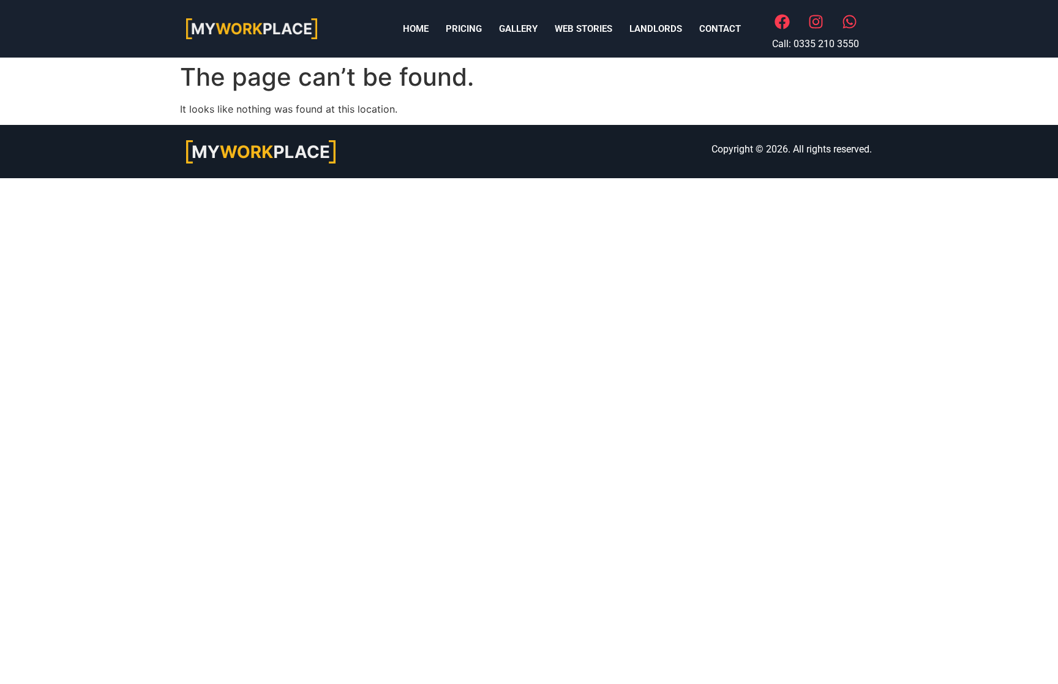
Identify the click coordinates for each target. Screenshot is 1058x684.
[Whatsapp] (849, 21)
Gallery (518, 28)
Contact (720, 28)
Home (416, 28)
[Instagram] (815, 21)
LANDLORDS (655, 28)
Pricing (464, 28)
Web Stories (583, 28)
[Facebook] (782, 21)
